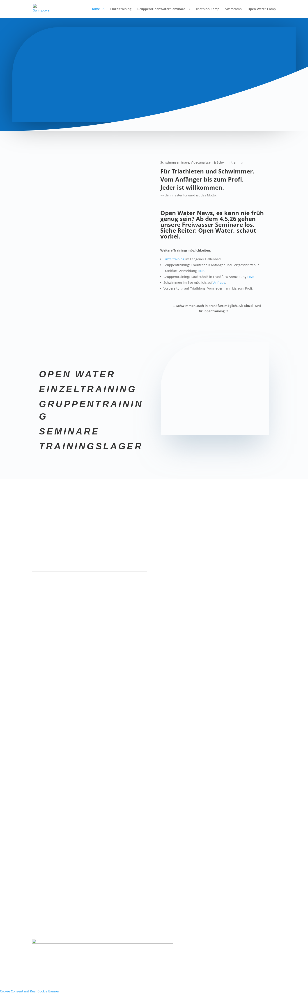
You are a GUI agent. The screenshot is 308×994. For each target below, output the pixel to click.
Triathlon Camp (207, 9)
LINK (201, 271)
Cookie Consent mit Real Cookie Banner (29, 991)
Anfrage (219, 282)
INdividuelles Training (239, 521)
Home (95, 9)
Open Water (77, 374)
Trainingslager (91, 446)
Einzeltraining (120, 9)
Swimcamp (233, 9)
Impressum (231, 942)
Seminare (69, 431)
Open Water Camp (262, 9)
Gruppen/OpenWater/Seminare (161, 9)
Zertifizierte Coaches (68, 522)
